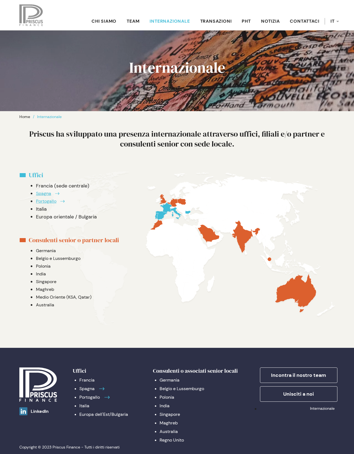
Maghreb (45, 289)
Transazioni (216, 21)
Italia (84, 406)
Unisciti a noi (298, 394)
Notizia (270, 21)
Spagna (43, 193)
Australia (45, 305)
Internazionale (170, 21)
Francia (87, 380)
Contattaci (304, 21)
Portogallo (46, 201)
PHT (246, 21)
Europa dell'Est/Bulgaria (103, 414)
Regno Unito (172, 440)
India (41, 274)
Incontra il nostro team (298, 375)
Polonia (43, 266)
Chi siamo (104, 21)
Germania (46, 251)
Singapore (46, 282)
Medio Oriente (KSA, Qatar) (64, 297)
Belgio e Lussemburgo (58, 258)
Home (24, 116)
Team (133, 21)
